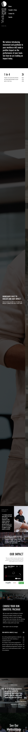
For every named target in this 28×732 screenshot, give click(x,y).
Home (10, 6)
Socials (10, 17)
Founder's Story (12, 10)
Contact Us (11, 14)
